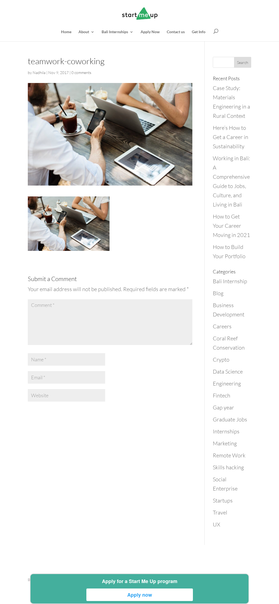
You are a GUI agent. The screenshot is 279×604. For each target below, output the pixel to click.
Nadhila (39, 72)
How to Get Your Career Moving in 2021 (231, 225)
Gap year (223, 407)
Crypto (221, 359)
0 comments (81, 72)
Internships (226, 431)
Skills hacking (228, 467)
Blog (218, 293)
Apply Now (150, 32)
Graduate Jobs (230, 419)
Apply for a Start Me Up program (139, 581)
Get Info (198, 32)
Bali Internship (230, 281)
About (83, 32)
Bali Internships (115, 32)
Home (66, 32)
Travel (220, 512)
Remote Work (229, 455)
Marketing (225, 443)
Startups (223, 500)
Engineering (227, 383)
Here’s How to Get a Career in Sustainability (230, 137)
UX (216, 524)
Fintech (221, 395)
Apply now (139, 594)
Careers (222, 326)
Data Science (228, 371)
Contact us (176, 32)
